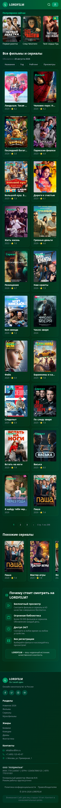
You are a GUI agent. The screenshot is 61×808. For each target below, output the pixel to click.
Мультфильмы (9, 716)
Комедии (7, 731)
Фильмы (7, 709)
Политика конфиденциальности (20, 787)
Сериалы (7, 712)
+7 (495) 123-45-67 (14, 754)
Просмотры (49, 64)
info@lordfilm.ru (13, 750)
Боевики (7, 728)
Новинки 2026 (9, 705)
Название (10, 64)
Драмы (6, 735)
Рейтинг (33, 64)
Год (22, 64)
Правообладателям (47, 787)
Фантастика (8, 738)
